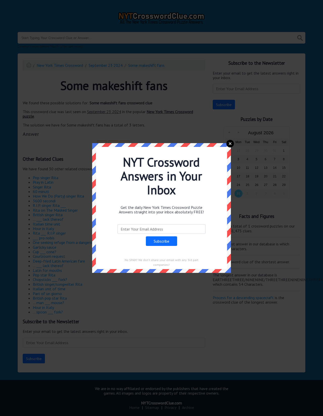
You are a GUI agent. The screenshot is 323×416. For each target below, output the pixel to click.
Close (230, 143)
